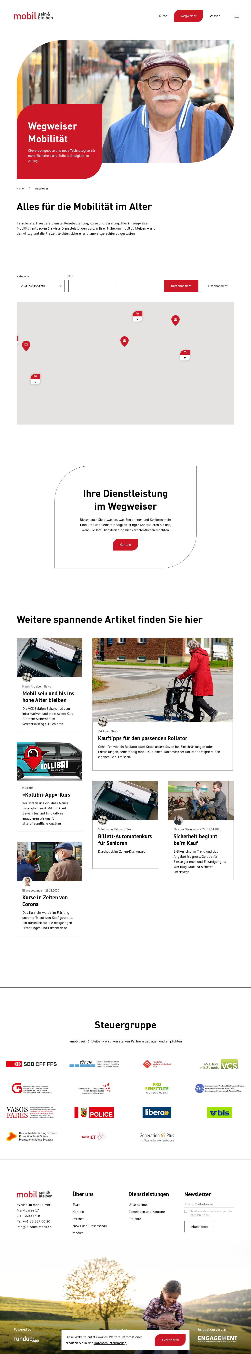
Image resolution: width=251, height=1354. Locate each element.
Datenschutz (197, 1215)
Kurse (163, 16)
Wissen (215, 16)
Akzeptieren (170, 1340)
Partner (78, 1218)
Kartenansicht (181, 286)
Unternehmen (138, 1204)
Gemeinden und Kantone (146, 1211)
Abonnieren (199, 1226)
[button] (124, 341)
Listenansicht (218, 286)
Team (77, 1204)
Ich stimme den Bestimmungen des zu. (211, 1213)
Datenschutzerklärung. (110, 1343)
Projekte (134, 1218)
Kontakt (125, 544)
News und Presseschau (90, 1225)
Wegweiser (188, 16)
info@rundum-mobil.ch (34, 1226)
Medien (78, 1233)
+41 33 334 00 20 (36, 1221)
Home (20, 188)
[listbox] (41, 286)
